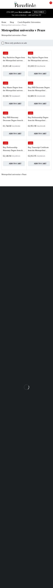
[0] (49, 4)
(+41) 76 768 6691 (7, 203)
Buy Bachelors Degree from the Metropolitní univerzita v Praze (14, 60)
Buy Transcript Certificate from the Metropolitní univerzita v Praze (38, 150)
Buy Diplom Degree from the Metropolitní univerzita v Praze (39, 60)
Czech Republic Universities (29, 22)
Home (3, 22)
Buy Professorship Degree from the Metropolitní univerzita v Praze (38, 120)
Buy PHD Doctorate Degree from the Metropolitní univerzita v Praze (39, 90)
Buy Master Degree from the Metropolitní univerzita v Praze (14, 90)
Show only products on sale (16, 43)
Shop (12, 22)
